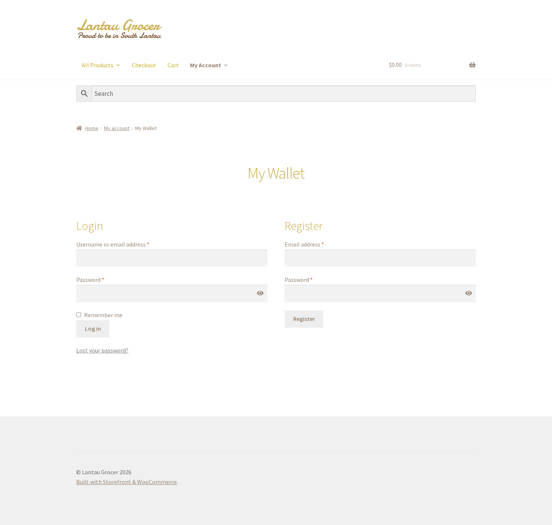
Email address (304, 244)
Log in (93, 328)
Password (90, 279)
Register (304, 318)
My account (117, 128)
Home (91, 128)
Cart (173, 65)
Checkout (144, 65)
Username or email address (112, 244)
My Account (205, 65)
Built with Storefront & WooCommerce (126, 482)
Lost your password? (102, 350)
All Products (97, 65)
